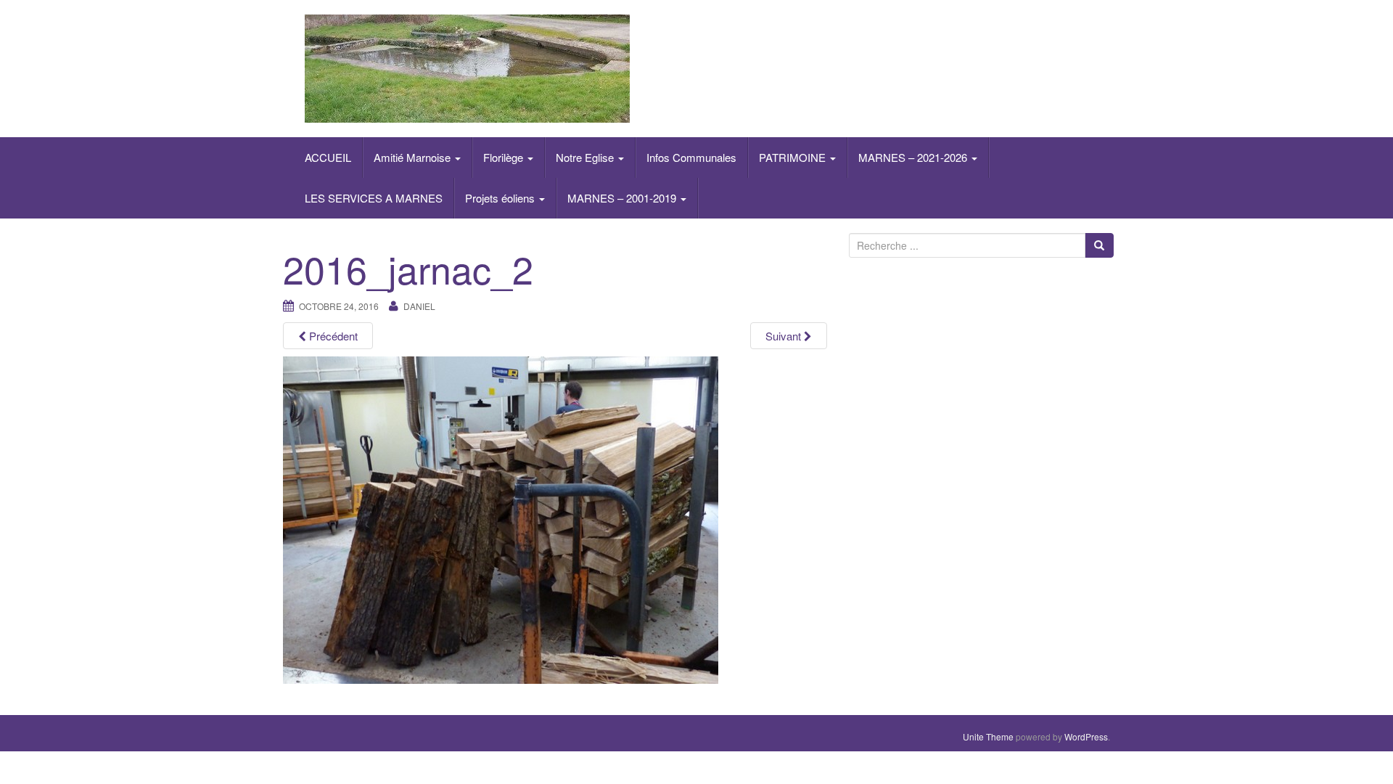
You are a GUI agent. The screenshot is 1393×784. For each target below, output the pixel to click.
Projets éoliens (501, 197)
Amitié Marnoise (413, 157)
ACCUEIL (328, 157)
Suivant (784, 335)
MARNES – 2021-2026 (914, 157)
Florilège (504, 157)
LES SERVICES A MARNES (374, 197)
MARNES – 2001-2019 (623, 197)
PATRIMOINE (794, 157)
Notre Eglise (586, 157)
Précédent (332, 335)
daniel (419, 306)
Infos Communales (691, 157)
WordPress (1086, 736)
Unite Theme (988, 736)
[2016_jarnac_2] (500, 518)
